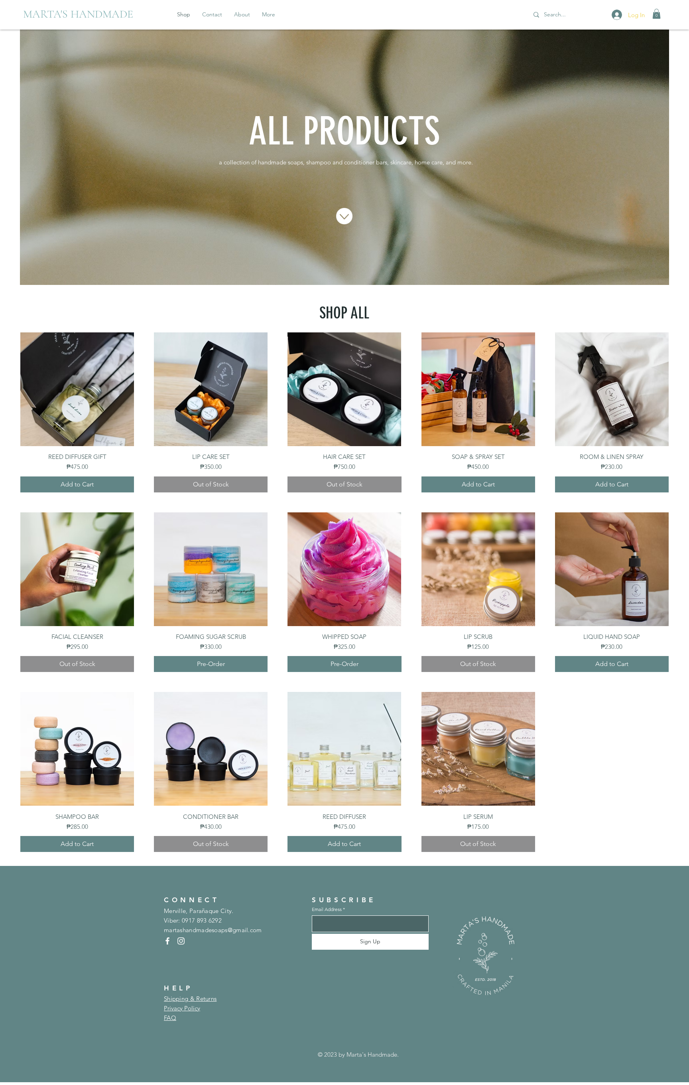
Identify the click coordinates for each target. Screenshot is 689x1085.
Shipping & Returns (190, 998)
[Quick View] (77, 389)
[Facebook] (167, 941)
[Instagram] (181, 941)
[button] (656, 14)
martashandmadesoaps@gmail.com (213, 930)
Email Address (327, 909)
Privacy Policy (182, 1008)
